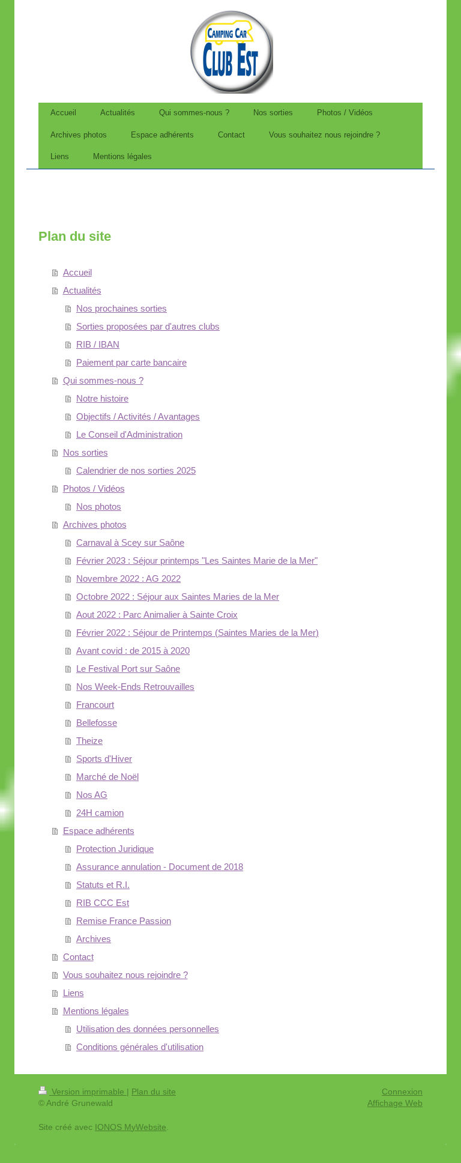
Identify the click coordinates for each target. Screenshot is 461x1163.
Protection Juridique (115, 849)
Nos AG (91, 795)
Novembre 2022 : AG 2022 (128, 578)
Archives (93, 939)
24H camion (100, 813)
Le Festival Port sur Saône (128, 668)
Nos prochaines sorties (121, 308)
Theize (89, 741)
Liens (73, 993)
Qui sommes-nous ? (103, 380)
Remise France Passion (123, 921)
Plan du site (153, 1091)
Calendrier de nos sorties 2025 (136, 470)
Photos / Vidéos (94, 488)
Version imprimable (88, 1091)
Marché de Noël (107, 777)
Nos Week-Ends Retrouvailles (135, 686)
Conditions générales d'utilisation (139, 1047)
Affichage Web (395, 1103)
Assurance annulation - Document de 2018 (159, 867)
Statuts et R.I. (103, 885)
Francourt (95, 704)
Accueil (77, 272)
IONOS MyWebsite (130, 1127)
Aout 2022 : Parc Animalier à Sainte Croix (157, 614)
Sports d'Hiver (104, 759)
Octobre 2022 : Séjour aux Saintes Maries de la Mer (177, 596)
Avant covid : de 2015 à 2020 (133, 650)
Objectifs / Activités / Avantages (138, 416)
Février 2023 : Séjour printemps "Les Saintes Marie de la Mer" (197, 560)
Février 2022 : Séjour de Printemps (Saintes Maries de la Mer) (197, 632)
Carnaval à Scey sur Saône (130, 542)
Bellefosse (96, 722)
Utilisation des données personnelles (147, 1029)
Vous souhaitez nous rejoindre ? (125, 975)
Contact (78, 957)
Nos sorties (85, 452)
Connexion (402, 1091)
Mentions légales (96, 1011)
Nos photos (98, 506)
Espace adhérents (98, 831)
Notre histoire (102, 398)
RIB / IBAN (97, 344)
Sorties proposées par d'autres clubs (148, 326)
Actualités (82, 290)
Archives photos (95, 524)
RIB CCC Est (102, 903)
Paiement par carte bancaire (131, 362)
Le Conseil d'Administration (129, 434)
